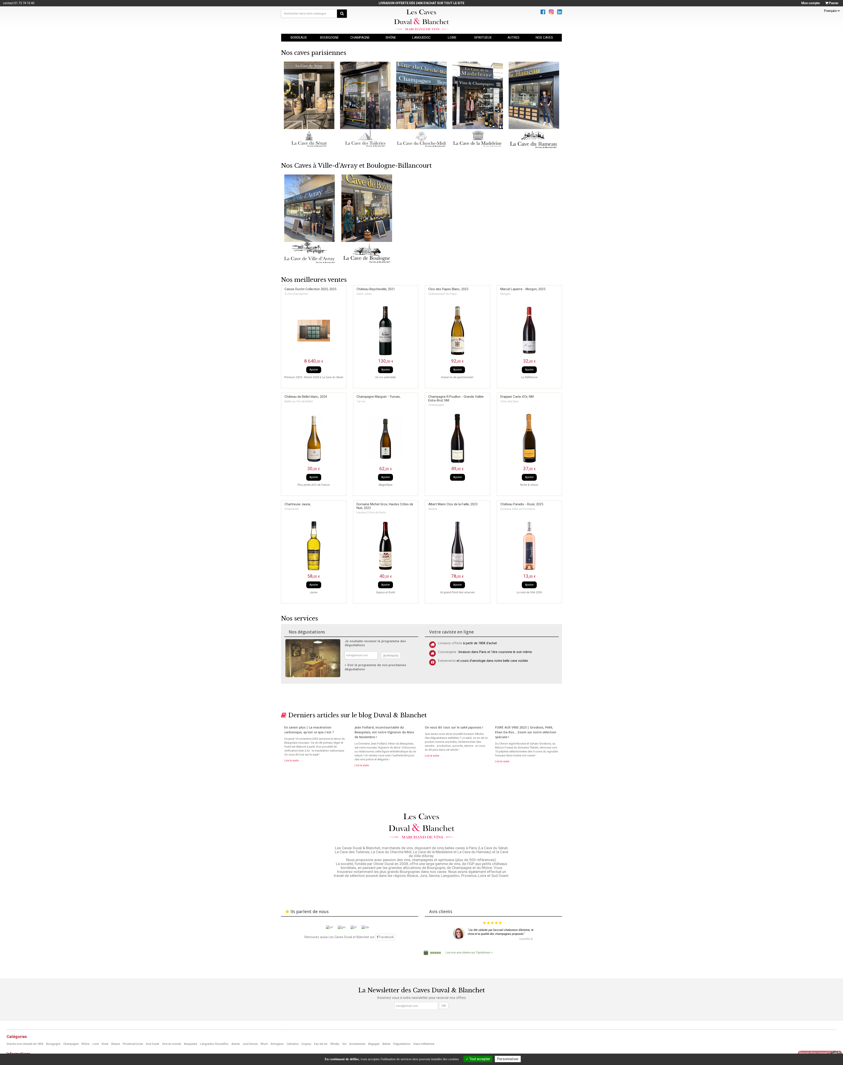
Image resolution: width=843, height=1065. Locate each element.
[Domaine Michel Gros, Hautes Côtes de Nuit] (385, 545)
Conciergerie (447, 652)
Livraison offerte (450, 643)
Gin (344, 1043)
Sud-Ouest (153, 1043)
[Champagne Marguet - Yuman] (385, 438)
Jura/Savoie (250, 1043)
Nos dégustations (307, 632)
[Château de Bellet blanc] (313, 438)
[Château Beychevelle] (385, 330)
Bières (386, 1043)
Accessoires (357, 1043)
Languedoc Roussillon (214, 1043)
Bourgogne (53, 1043)
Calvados (293, 1043)
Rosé (105, 1043)
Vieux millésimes (423, 1043)
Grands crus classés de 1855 (25, 1043)
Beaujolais (191, 1043)
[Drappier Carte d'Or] (529, 438)
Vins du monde (172, 1043)
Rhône (85, 1043)
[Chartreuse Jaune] (313, 545)
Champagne (71, 1043)
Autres (235, 1043)
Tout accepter (479, 1059)
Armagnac (278, 1043)
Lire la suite (291, 760)
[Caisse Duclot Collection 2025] (313, 330)
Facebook (386, 937)
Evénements (447, 661)
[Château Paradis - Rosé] (529, 545)
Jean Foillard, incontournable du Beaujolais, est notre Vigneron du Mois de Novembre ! (384, 732)
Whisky (335, 1043)
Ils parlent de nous (309, 911)
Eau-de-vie (321, 1043)
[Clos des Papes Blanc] (457, 330)
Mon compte (810, 3)
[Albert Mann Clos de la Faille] (457, 545)
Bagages (374, 1043)
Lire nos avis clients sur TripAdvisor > (469, 952)
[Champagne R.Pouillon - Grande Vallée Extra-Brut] (457, 438)
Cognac (306, 1043)
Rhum (264, 1043)
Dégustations (402, 1043)
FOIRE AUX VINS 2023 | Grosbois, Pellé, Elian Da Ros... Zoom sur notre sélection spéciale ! (525, 732)
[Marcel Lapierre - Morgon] (529, 330)
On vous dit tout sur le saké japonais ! (454, 727)
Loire (95, 1043)
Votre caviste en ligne (451, 632)
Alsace (116, 1043)
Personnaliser (508, 1059)
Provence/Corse (133, 1043)
